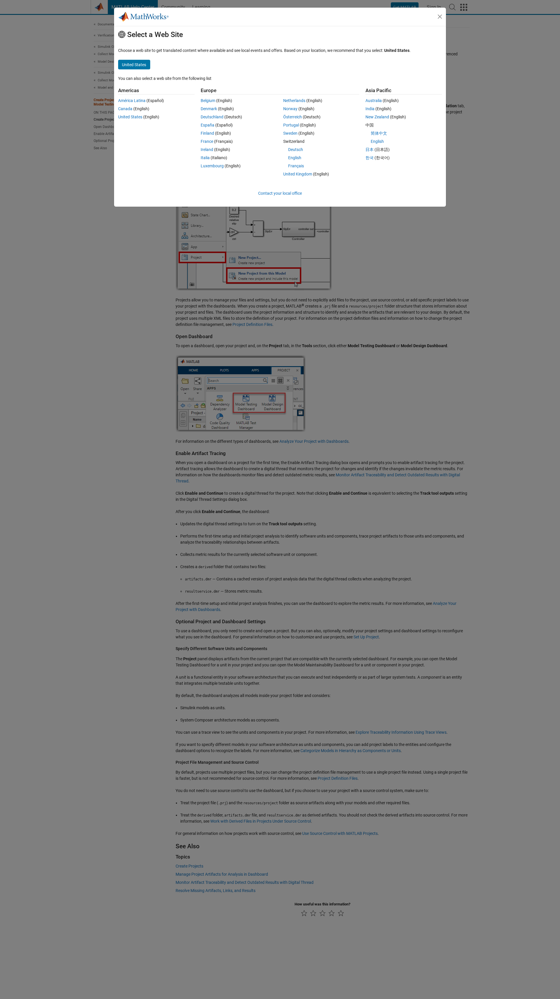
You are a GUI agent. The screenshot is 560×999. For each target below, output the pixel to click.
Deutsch (295, 149)
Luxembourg (212, 166)
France (207, 141)
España (207, 125)
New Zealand (377, 117)
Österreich (292, 117)
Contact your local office (280, 193)
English (294, 157)
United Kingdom (297, 174)
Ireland (207, 149)
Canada (125, 108)
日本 (369, 149)
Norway (290, 108)
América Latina (132, 100)
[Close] (440, 17)
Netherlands (294, 100)
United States (130, 117)
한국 (369, 157)
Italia (205, 157)
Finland (207, 133)
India (369, 108)
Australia (373, 100)
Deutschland (212, 117)
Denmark (209, 108)
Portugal (291, 125)
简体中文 (379, 133)
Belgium (208, 100)
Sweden (290, 133)
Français (296, 166)
